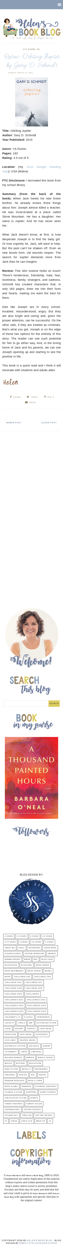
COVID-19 (9, 1023)
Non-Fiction (11, 1069)
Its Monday (11, 1052)
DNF (31, 1023)
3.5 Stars (47, 936)
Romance (27, 1086)
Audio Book (50, 948)
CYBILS (21, 1023)
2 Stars (9, 936)
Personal (10, 1075)
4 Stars (24, 942)
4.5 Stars (29, 49)
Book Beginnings (14, 971)
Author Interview (34, 954)
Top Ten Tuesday (44, 1115)
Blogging (26, 965)
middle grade (45, 1058)
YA (38, 49)
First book (46, 1029)
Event (8, 1029)
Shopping (31, 1092)
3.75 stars (10, 942)
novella (26, 1069)
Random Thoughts (15, 1081)
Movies (8, 1063)
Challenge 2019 (34, 988)
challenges (32, 994)
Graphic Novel (28, 1040)
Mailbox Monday (14, 1058)
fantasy (31, 1029)
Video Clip (26, 1121)
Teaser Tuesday (32, 1110)
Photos (23, 1075)
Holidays (34, 1046)
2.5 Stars (22, 936)
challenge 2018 (13, 988)
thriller (27, 1115)
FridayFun (10, 1034)
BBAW (27, 959)
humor (46, 1046)
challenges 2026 (37, 1011)
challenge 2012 (42, 977)
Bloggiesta (11, 965)
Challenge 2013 (13, 982)
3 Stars (34, 936)
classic (28, 1017)
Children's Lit (12, 1017)
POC (33, 1075)
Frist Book (26, 1034)
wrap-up (40, 1121)
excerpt (19, 1029)
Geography (42, 1034)
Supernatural (12, 1110)
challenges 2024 (36, 1006)
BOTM (7, 977)
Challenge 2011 (22, 977)
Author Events (13, 954)
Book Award (42, 965)
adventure (34, 948)
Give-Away (10, 1040)
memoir (30, 1058)
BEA (36, 959)
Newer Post (14, 423)
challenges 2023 (14, 1006)
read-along (11, 1086)
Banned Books (13, 959)
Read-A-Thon (35, 1081)
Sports (34, 1098)
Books (48, 971)
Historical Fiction (15, 1046)
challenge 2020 (13, 994)
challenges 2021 (14, 1000)
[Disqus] (31, 473)
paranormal (41, 1069)
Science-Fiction (13, 1092)
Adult (21, 948)
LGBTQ (24, 1052)
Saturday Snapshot (46, 1086)
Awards (52, 954)
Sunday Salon (34, 1104)
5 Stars (49, 942)
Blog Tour (47, 959)
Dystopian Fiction (47, 1023)
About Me (10, 948)
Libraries (36, 1052)
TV (6, 1121)
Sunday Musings (14, 1104)
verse (14, 1121)
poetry (43, 1075)
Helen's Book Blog (39, 1240)
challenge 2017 (33, 982)
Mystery (21, 1063)
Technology (11, 1115)
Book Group (34, 971)
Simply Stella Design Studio (38, 1243)
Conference (43, 1017)
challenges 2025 (14, 1011)
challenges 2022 (36, 1000)
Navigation (35, 1063)
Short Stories (48, 1092)
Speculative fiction (16, 1098)
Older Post (49, 423)
